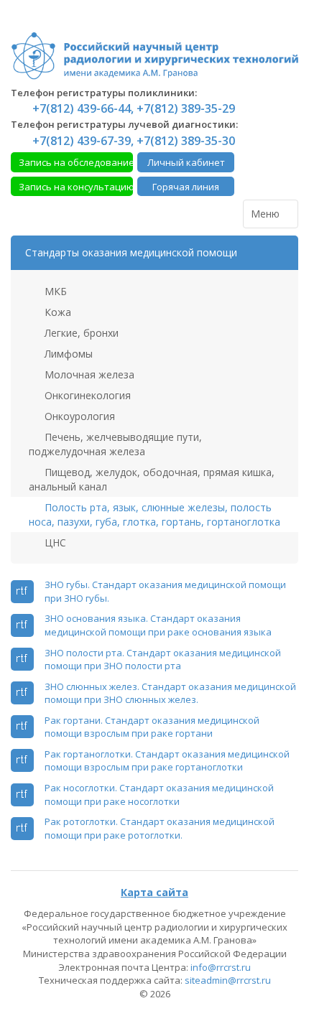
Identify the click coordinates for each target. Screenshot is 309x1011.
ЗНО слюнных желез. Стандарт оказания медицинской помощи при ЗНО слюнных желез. (170, 693)
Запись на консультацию (76, 186)
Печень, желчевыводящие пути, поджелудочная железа (115, 444)
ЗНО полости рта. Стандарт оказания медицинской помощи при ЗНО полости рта (163, 659)
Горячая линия (185, 186)
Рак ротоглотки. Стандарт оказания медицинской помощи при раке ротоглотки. (160, 828)
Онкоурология (78, 416)
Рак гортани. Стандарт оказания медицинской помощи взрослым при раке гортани (152, 727)
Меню (266, 213)
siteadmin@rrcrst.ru (228, 980)
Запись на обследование (76, 162)
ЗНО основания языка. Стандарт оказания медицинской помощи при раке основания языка (158, 625)
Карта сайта (154, 892)
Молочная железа (88, 374)
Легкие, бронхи (80, 333)
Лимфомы (67, 353)
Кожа (56, 312)
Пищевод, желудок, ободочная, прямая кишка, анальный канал (152, 479)
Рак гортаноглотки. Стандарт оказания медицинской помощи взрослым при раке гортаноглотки (167, 760)
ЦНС (54, 542)
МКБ (54, 291)
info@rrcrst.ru (220, 967)
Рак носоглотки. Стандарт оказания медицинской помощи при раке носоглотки (159, 794)
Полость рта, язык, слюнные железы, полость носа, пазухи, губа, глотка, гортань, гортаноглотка (154, 514)
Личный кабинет (186, 162)
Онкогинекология (86, 395)
